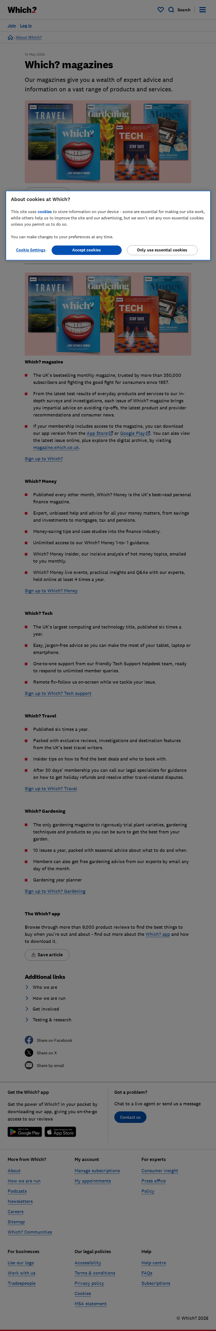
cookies (45, 211)
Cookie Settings (31, 250)
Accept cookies (86, 250)
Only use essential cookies (162, 250)
